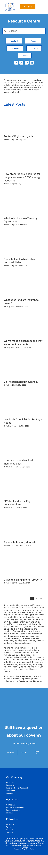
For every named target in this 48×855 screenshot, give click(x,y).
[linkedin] (32, 63)
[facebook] (16, 63)
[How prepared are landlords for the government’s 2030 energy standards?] (24, 159)
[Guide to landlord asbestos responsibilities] (24, 244)
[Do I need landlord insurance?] (24, 367)
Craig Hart (10, 307)
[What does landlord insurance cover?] (24, 285)
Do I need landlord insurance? (21, 381)
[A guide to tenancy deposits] (24, 527)
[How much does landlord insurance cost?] (24, 445)
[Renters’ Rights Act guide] (24, 121)
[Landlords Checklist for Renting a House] (24, 404)
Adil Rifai (9, 139)
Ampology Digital (28, 849)
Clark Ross (10, 467)
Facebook (23, 681)
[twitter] (21, 63)
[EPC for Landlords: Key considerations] (24, 486)
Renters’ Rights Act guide (18, 136)
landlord (37, 80)
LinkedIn (37, 681)
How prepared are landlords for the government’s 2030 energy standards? (22, 177)
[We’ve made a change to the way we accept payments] (24, 326)
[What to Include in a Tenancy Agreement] (24, 203)
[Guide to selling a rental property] (24, 565)
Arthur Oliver (11, 426)
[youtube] (27, 63)
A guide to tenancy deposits (20, 542)
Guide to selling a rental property (23, 579)
